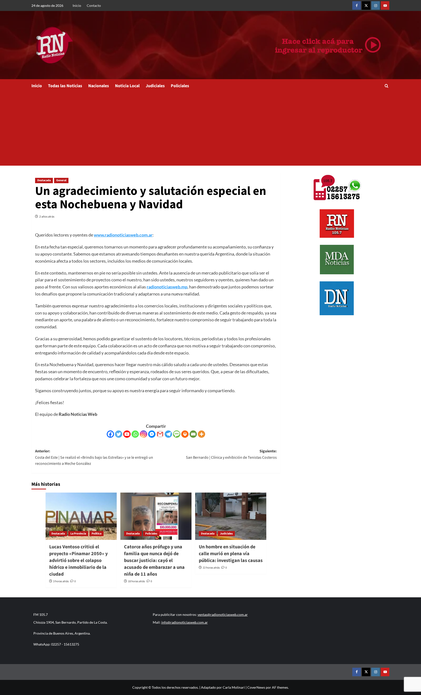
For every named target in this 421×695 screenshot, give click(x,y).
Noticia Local (127, 86)
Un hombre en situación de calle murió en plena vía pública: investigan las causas (231, 553)
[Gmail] (160, 434)
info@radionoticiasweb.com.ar (184, 622)
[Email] (193, 434)
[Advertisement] (210, 129)
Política (96, 534)
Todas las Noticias (65, 86)
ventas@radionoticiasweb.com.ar (223, 614)
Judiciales (155, 86)
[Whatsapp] (135, 434)
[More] (201, 434)
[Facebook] (110, 434)
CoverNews (256, 687)
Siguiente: (231, 454)
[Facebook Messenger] (151, 434)
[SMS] (176, 434)
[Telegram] (168, 434)
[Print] (185, 434)
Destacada (44, 180)
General (61, 180)
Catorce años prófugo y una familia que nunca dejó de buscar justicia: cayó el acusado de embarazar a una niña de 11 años (154, 560)
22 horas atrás (211, 568)
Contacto (94, 5)
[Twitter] (118, 434)
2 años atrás (46, 216)
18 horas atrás (136, 581)
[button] (386, 86)
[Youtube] (127, 434)
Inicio (77, 5)
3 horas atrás (61, 581)
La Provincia (78, 534)
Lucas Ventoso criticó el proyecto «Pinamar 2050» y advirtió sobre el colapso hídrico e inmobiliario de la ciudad (78, 560)
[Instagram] (143, 434)
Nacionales (98, 86)
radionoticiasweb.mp (167, 286)
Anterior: (94, 457)
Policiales (180, 86)
